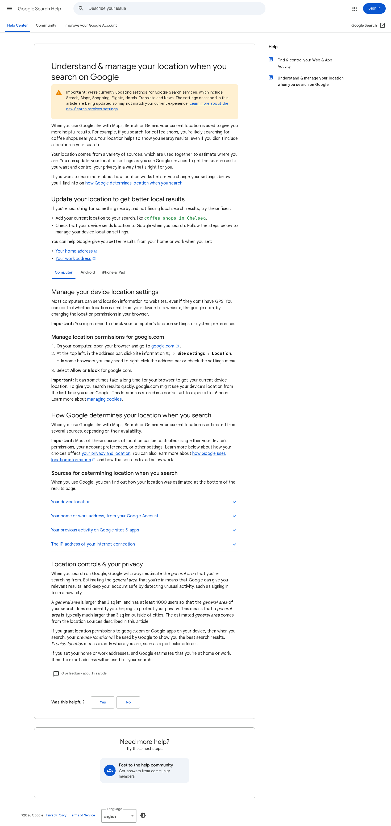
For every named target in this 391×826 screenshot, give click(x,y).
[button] (9, 8)
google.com (162, 346)
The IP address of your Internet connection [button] (93, 544)
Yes (103, 702)
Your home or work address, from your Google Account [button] (105, 516)
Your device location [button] (70, 502)
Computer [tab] (64, 272)
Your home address (74, 251)
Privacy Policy (56, 815)
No (128, 702)
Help (273, 46)
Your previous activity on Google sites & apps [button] (95, 530)
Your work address (73, 258)
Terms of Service (82, 815)
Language (114, 809)
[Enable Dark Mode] (142, 815)
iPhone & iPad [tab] (113, 272)
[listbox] (118, 816)
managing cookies (104, 399)
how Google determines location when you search (134, 183)
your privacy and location (106, 453)
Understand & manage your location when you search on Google (311, 81)
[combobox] (177, 8)
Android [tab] (88, 272)
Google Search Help (39, 9)
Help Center (17, 25)
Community (46, 25)
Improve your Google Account (90, 25)
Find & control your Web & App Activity (305, 63)
